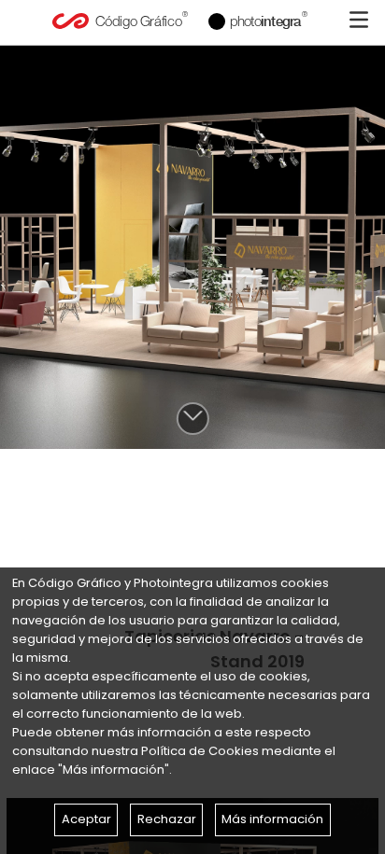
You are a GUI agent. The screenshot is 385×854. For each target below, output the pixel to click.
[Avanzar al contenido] (192, 418)
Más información (272, 819)
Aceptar (86, 819)
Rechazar (166, 819)
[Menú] (358, 19)
